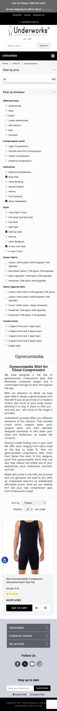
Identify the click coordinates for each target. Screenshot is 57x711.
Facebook (18, 664)
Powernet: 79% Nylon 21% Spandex (27, 314)
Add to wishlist (45, 608)
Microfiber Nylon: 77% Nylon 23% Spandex (31, 270)
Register (17, 15)
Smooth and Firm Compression (25, 151)
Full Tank (13, 222)
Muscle (12, 236)
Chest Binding (16, 181)
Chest (11, 115)
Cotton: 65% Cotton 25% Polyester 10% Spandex (29, 298)
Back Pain (14, 176)
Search (43, 45)
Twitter (25, 664)
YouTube (32, 664)
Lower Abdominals (18, 120)
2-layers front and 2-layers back (25, 331)
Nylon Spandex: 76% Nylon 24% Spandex (30, 275)
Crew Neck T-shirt (18, 212)
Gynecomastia (16, 186)
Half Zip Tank (15, 231)
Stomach (13, 134)
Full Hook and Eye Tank (21, 217)
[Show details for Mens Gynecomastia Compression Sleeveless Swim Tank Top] (28, 545)
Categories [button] (9, 55)
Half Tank (13, 226)
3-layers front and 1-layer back (25, 335)
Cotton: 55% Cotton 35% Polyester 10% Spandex (29, 264)
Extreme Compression (20, 160)
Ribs (11, 130)
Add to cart (19, 608)
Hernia (12, 191)
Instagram (39, 664)
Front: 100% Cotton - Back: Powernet (28, 305)
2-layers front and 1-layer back (25, 326)
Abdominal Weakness (20, 171)
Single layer (15, 345)
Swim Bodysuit (16, 241)
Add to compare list (36, 608)
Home (5, 63)
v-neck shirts (13, 424)
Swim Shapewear (17, 201)
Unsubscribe (37, 694)
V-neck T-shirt (16, 251)
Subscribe (21, 694)
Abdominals (15, 105)
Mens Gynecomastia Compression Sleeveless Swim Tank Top (24, 581)
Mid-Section (15, 125)
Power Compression (19, 155)
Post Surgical (15, 196)
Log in (27, 15)
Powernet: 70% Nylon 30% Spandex (27, 280)
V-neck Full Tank (17, 246)
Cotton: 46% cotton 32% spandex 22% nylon (32, 291)
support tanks (34, 424)
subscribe (42, 688)
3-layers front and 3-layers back (25, 340)
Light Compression (18, 146)
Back (11, 110)
